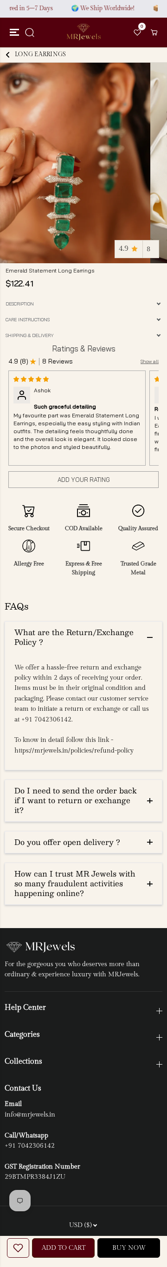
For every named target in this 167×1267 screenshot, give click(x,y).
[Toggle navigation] (13, 32)
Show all (150, 361)
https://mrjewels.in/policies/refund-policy (74, 750)
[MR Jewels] (83, 32)
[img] (31, 379)
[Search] (29, 32)
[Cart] (154, 32)
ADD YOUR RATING (84, 479)
